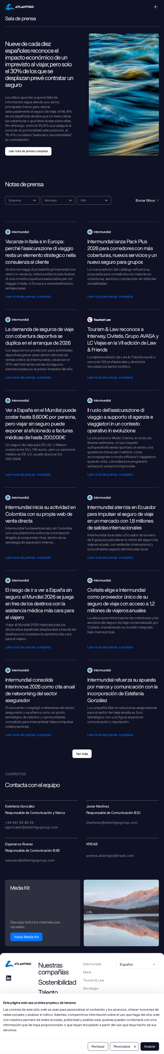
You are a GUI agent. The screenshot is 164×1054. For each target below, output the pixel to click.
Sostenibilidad (57, 982)
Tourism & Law (93, 980)
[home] (19, 7)
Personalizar (122, 1046)
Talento (48, 992)
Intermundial (92, 964)
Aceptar (149, 1046)
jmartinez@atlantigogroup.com (112, 822)
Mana (87, 972)
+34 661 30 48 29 (19, 822)
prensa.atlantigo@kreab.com (110, 855)
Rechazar (98, 1046)
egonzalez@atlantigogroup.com (31, 827)
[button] (155, 6)
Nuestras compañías (53, 968)
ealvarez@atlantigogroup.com (30, 860)
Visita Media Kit (26, 936)
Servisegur (91, 988)
